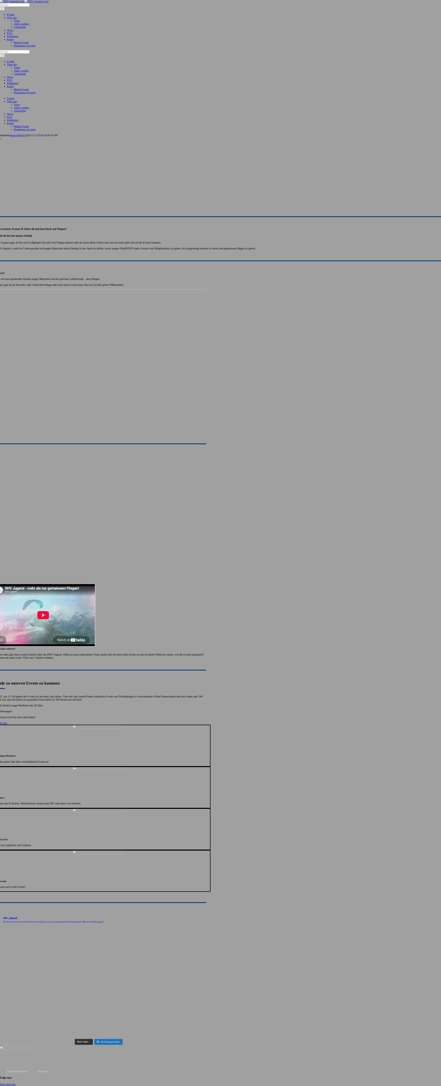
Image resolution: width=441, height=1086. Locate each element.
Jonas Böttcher (18, 135)
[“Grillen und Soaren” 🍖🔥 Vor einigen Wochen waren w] (98, 941)
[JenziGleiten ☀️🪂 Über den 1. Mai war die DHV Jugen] (98, 979)
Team (17, 20)
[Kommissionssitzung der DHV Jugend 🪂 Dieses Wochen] (98, 1018)
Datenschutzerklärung (17, 1071)
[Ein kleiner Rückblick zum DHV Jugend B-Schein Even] (171, 1012)
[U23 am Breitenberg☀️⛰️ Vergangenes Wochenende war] (171, 942)
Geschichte (20, 27)
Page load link (8, 1084)
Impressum (42, 1071)
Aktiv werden (21, 23)
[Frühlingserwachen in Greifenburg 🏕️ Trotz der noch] (171, 980)
